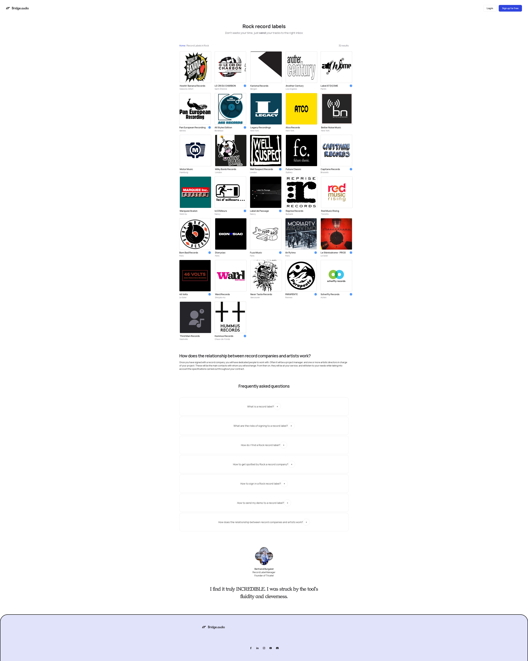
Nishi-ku (183, 214)
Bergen (253, 89)
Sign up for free (510, 8)
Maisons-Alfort (186, 89)
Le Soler (324, 255)
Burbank (289, 214)
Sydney (289, 172)
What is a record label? (260, 406)
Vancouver (255, 297)
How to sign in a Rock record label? (260, 483)
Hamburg (184, 172)
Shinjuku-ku (220, 297)
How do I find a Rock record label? (260, 445)
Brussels (324, 172)
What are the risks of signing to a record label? (260, 425)
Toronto (325, 214)
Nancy (217, 214)
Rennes (288, 297)
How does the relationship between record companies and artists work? (260, 522)
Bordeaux (219, 130)
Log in (490, 8)
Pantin (323, 89)
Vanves (182, 130)
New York (254, 130)
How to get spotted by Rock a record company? (260, 464)
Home (182, 45)
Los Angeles (291, 89)
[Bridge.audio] (17, 9)
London (218, 172)
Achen (323, 297)
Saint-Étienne (221, 89)
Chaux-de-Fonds (222, 339)
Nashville (184, 339)
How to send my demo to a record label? (260, 502)
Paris (181, 255)
